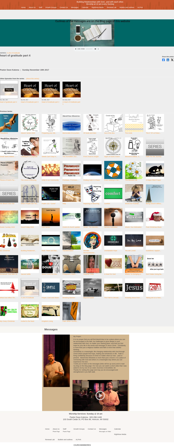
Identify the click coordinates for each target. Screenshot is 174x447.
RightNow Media (98, 7)
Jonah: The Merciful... (91, 227)
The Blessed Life (131, 180)
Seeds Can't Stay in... (49, 156)
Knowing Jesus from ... (133, 298)
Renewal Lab (111, 7)
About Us (32, 7)
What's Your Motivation (133, 227)
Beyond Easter (88, 298)
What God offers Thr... (8, 298)
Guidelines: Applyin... (153, 251)
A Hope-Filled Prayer (153, 180)
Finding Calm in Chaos (91, 180)
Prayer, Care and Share (50, 298)
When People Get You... (29, 204)
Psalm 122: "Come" (49, 204)
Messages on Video (105, 431)
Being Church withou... (154, 204)
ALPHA (140, 7)
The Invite (128, 133)
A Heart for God (110, 274)
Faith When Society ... (70, 321)
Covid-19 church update (71, 227)
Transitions (4, 133)
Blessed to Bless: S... (132, 156)
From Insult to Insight (91, 156)
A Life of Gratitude (13, 53)
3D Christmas (5, 251)
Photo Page (56, 431)
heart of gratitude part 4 (8, 102)
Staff (40, 7)
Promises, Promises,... (71, 180)
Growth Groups (50, 7)
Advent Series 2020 (28, 133)
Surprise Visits (88, 274)
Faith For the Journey (153, 156)
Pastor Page (66, 431)
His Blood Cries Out (7, 204)
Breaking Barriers (69, 298)
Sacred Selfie (26, 274)
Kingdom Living (47, 321)
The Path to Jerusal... (112, 298)
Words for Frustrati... (132, 204)
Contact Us (64, 7)
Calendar (85, 7)
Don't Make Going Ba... (154, 274)
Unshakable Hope (110, 251)
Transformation (68, 251)
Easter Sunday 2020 (7, 227)
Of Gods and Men (89, 133)
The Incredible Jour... (70, 156)
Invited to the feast (27, 321)
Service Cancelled (110, 227)
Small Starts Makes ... (8, 156)
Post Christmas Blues (153, 227)
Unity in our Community (50, 180)
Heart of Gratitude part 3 (29, 102)
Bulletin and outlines (127, 7)
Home (23, 7)
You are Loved (130, 251)
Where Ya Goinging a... (133, 274)
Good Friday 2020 (27, 227)
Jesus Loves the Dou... (50, 274)
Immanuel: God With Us (8, 274)
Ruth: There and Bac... (50, 251)
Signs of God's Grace (112, 156)
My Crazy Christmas (7, 321)
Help (64, 204)
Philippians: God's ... (70, 274)
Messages (74, 7)
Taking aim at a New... (154, 298)
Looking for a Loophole (29, 156)
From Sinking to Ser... (112, 180)
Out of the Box (109, 133)
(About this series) (32, 79)
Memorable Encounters (71, 133)
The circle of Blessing (28, 180)
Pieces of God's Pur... (8, 180)
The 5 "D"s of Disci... (153, 133)
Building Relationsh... (28, 251)
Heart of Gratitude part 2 (50, 102)
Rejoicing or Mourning (91, 204)
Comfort (107, 204)
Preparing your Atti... (49, 133)
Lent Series (46, 227)
